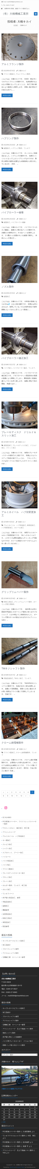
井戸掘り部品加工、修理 (11, 898)
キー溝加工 (7, 840)
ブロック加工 (7, 877)
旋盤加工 (7, 148)
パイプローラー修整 (13, 212)
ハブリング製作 (10, 138)
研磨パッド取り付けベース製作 (14, 1045)
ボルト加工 (7, 889)
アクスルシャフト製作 (11, 953)
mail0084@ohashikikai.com (15, 1)
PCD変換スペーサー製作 (11, 1132)
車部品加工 (8, 445)
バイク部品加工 (8, 861)
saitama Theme (20, 1167)
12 (21, 796)
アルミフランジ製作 (13, 64)
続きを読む (7, 95)
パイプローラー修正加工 (15, 358)
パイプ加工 (8, 368)
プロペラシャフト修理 (11, 949)
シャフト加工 (7, 848)
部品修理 (6, 926)
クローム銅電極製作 (12, 742)
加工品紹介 (7, 945)
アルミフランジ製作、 (24, 74)
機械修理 (6, 910)
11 (16, 796)
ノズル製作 (8, 286)
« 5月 (4, 1122)
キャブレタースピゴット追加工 (14, 941)
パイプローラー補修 (18, 222)
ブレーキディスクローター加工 (14, 873)
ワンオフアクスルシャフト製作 (14, 1136)
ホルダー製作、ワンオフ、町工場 (15, 885)
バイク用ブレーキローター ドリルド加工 (18, 1041)
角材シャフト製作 (9, 1033)
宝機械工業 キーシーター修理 (14, 957)
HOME (16, 25)
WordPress (12, 1167)
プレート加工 (7, 881)
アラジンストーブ (9, 832)
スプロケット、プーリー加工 (13, 853)
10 (12, 796)
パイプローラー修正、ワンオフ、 (25, 368)
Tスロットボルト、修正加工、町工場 (16, 828)
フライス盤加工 (9, 74)
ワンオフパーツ (8, 894)
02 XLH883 (7, 817)
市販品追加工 (8, 678)
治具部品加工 (7, 914)
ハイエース (7, 857)
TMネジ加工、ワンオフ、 (23, 678)
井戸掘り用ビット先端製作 (12, 1037)
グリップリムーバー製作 (15, 591)
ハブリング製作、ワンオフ (20, 148)
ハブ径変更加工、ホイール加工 (13, 528)
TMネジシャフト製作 (13, 668)
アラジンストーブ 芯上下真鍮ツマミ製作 (18, 1029)
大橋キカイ (22, 71)
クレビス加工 (7, 844)
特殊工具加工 (8, 602)
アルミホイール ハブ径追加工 (15, 525)
